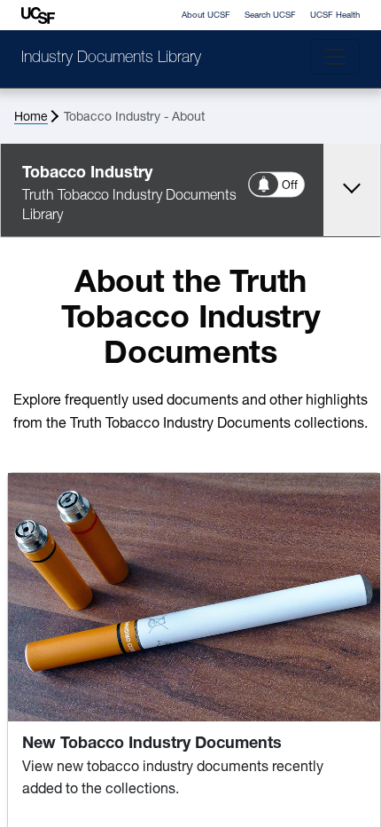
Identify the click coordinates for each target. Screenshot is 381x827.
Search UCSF (270, 16)
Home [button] (31, 117)
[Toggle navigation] (335, 57)
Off (291, 186)
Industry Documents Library (111, 59)
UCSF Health (335, 16)
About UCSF (206, 16)
